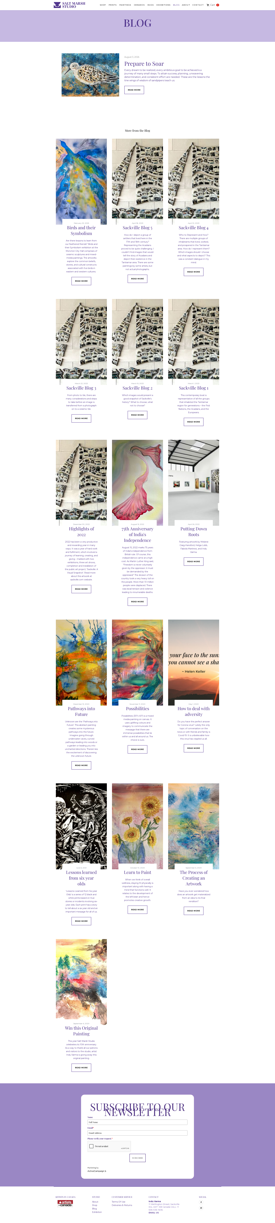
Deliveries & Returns (122, 1205)
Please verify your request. (100, 1138)
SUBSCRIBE (137, 1158)
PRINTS (113, 5)
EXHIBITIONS (163, 5)
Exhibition (97, 1212)
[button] (213, 5)
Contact (198, 5)
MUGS (151, 5)
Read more (134, 90)
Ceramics (139, 5)
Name (90, 1117)
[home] (71, 5)
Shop (94, 1205)
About (186, 5)
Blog (94, 1208)
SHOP (103, 5)
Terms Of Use (118, 1202)
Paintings (125, 5)
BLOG (176, 5)
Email (91, 1127)
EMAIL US (154, 1212)
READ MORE (81, 281)
